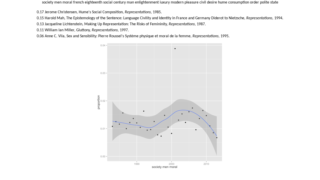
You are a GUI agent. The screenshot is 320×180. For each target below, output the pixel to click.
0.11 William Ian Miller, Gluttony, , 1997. (83, 30)
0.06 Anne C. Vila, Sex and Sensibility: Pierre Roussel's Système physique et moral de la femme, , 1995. (133, 36)
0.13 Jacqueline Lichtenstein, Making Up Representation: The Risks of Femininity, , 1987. (121, 24)
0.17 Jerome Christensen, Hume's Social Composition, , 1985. (99, 12)
